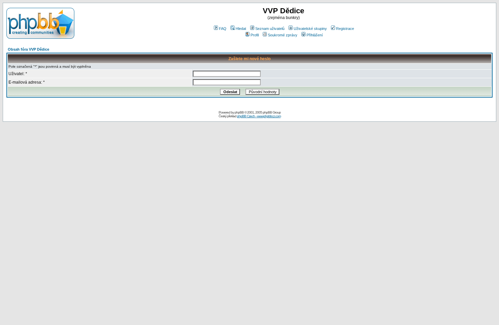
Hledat (241, 29)
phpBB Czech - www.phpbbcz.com (259, 116)
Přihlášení (315, 35)
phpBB (239, 112)
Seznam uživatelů (269, 29)
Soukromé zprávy (282, 35)
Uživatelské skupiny (310, 29)
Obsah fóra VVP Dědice (28, 49)
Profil (255, 35)
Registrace (345, 29)
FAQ (222, 29)
